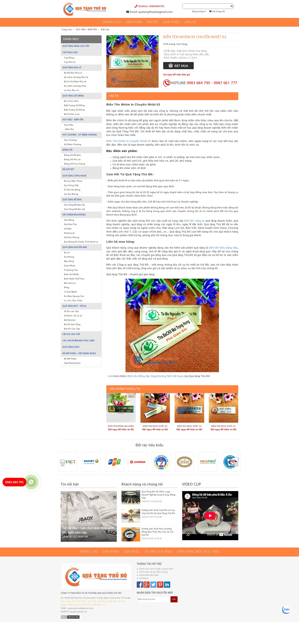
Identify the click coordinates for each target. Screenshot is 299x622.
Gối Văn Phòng (71, 237)
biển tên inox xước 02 (189, 426)
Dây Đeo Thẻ (70, 224)
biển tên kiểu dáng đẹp (223, 247)
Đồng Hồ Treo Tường (74, 164)
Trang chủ (112, 22)
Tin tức (153, 22)
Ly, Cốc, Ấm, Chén (73, 301)
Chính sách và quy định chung (153, 572)
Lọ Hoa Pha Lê (71, 90)
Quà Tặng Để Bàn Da (74, 205)
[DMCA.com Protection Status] (70, 617)
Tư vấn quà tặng (159, 552)
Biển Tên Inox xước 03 (155, 426)
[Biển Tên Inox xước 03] (155, 408)
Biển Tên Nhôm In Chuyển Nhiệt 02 (128, 141)
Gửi (174, 599)
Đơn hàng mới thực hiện (198, 552)
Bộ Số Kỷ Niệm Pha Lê (75, 82)
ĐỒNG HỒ (67, 150)
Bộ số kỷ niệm (71, 101)
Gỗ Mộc (68, 229)
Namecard (69, 233)
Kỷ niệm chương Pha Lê (76, 77)
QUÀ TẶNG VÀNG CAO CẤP (75, 46)
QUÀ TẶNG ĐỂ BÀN (72, 200)
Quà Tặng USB (71, 185)
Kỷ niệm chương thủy (75, 86)
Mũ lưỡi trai (70, 283)
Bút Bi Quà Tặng (72, 324)
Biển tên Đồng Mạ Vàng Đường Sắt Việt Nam (155, 376)
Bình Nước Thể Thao (74, 279)
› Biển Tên (69, 129)
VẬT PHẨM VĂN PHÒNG (74, 215)
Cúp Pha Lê (70, 62)
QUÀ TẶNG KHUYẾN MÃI (74, 247)
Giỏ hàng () (218, 11)
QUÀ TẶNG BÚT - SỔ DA (74, 306)
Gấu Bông (69, 220)
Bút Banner (70, 320)
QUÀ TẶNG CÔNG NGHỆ (74, 176)
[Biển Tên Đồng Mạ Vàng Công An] (121, 408)
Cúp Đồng (69, 58)
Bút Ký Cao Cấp (72, 329)
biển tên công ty (194, 220)
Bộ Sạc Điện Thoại (73, 181)
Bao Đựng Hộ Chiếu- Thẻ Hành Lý (81, 242)
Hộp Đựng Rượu (72, 363)
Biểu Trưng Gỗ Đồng (74, 105)
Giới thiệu (171, 22)
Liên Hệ (190, 22)
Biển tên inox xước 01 (223, 426)
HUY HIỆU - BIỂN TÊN (72, 120)
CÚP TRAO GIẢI (70, 52)
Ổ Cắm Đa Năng (72, 190)
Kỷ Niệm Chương (72, 144)
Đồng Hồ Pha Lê (72, 160)
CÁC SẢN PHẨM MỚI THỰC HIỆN (78, 341)
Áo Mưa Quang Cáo (74, 296)
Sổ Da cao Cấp (71, 311)
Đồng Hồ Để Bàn (72, 155)
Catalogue (144, 578)
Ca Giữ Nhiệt (70, 292)
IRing (66, 287)
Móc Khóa (69, 261)
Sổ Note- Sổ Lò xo (73, 316)
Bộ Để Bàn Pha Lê (73, 73)
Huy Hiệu (68, 125)
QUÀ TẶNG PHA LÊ (71, 68)
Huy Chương (70, 140)
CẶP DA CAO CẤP (71, 334)
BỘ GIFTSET (68, 169)
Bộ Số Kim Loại (71, 114)
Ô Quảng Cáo (71, 270)
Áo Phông (69, 257)
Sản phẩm (134, 22)
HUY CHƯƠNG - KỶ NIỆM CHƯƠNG (79, 135)
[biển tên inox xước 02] (189, 408)
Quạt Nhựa (69, 266)
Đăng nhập (198, 11)
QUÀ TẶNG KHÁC (71, 347)
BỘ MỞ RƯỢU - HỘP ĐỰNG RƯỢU (79, 353)
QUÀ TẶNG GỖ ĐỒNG (73, 96)
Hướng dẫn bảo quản (149, 575)
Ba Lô (67, 253)
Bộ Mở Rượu (70, 359)
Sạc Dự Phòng (71, 194)
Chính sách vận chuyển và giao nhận (156, 569)
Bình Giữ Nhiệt (71, 274)
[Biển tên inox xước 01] (223, 408)
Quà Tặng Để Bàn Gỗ (74, 209)
